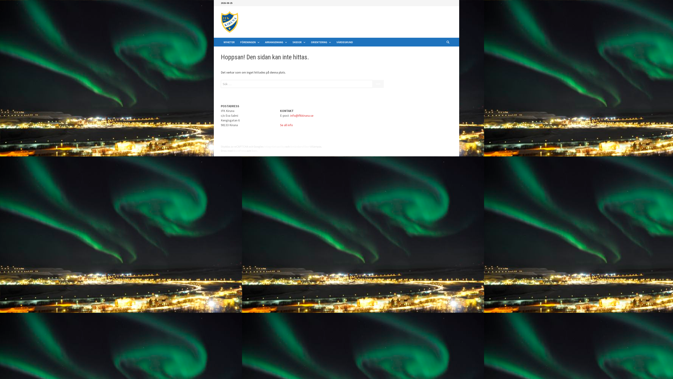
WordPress (239, 150)
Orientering (319, 42)
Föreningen (248, 42)
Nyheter (229, 42)
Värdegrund (344, 42)
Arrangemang (274, 42)
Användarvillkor (299, 146)
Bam (254, 150)
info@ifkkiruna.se (301, 116)
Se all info (286, 125)
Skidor (297, 42)
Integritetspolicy (274, 146)
